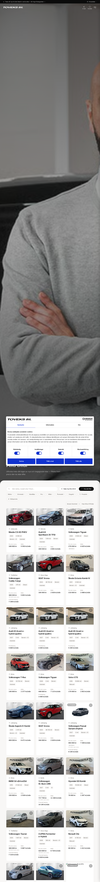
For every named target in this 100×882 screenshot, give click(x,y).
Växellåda (32, 494)
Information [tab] (50, 425)
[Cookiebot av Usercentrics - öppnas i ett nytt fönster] (83, 419)
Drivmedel (20, 494)
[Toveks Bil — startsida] (13, 7)
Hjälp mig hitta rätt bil (69, 489)
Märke (10, 494)
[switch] (39, 453)
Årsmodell (60, 494)
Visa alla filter (87, 489)
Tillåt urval (50, 461)
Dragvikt (71, 494)
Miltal (49, 494)
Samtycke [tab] (20, 425)
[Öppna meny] (95, 7)
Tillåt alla (78, 461)
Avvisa (21, 461)
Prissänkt (84, 494)
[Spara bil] (31, 511)
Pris (41, 494)
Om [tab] (79, 425)
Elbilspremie (13, 499)
